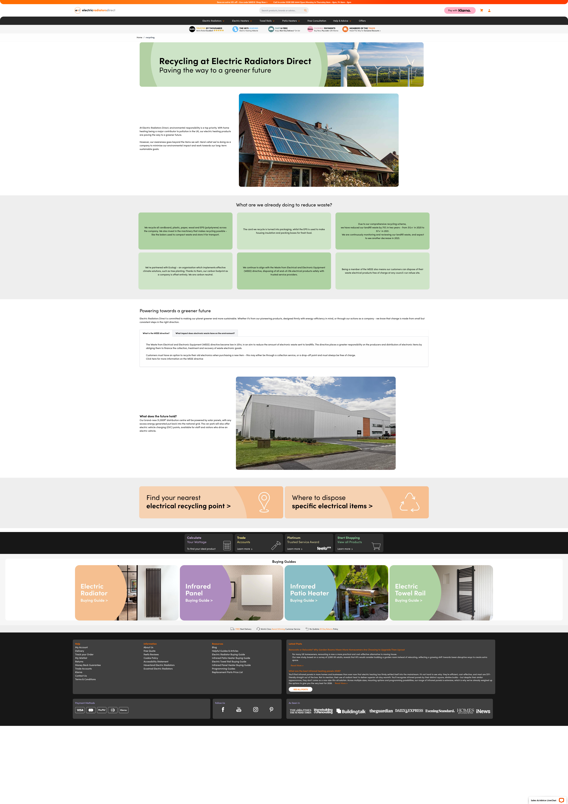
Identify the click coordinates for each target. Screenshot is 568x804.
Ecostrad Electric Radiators (158, 668)
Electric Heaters (240, 20)
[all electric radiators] (359, 543)
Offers (362, 20)
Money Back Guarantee (88, 665)
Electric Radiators (211, 20)
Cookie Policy (151, 658)
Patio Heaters (289, 20)
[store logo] (144, 10)
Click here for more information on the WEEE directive (174, 358)
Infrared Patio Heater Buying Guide (231, 658)
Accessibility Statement (156, 661)
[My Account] (489, 10)
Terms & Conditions (85, 679)
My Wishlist (81, 658)
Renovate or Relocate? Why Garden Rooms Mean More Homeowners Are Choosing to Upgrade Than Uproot (347, 649)
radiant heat (351, 677)
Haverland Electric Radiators (159, 665)
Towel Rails (266, 20)
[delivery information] (284, 29)
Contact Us (81, 675)
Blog (214, 647)
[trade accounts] (361, 29)
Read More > (296, 665)
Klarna (78, 672)
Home (139, 37)
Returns (79, 661)
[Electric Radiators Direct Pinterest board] (271, 709)
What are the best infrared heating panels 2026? (315, 671)
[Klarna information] (322, 29)
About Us (148, 647)
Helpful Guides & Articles (225, 650)
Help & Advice (340, 20)
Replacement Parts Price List (227, 672)
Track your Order (84, 654)
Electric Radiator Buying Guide (228, 654)
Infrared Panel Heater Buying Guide (231, 665)
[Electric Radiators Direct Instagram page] (255, 709)
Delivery (79, 650)
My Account (81, 647)
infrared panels (305, 674)
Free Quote (149, 650)
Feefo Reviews (151, 654)
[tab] (156, 333)
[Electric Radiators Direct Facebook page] (223, 709)
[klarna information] (460, 10)
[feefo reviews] (206, 29)
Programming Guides (223, 668)
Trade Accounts (83, 668)
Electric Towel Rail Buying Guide (229, 661)
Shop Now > (261, 2)
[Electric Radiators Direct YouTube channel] (239, 709)
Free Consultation (317, 20)
